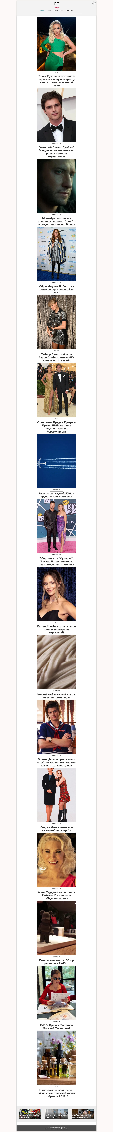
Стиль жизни (69, 10)
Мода (49, 10)
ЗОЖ (62, 10)
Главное (42, 10)
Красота (56, 10)
